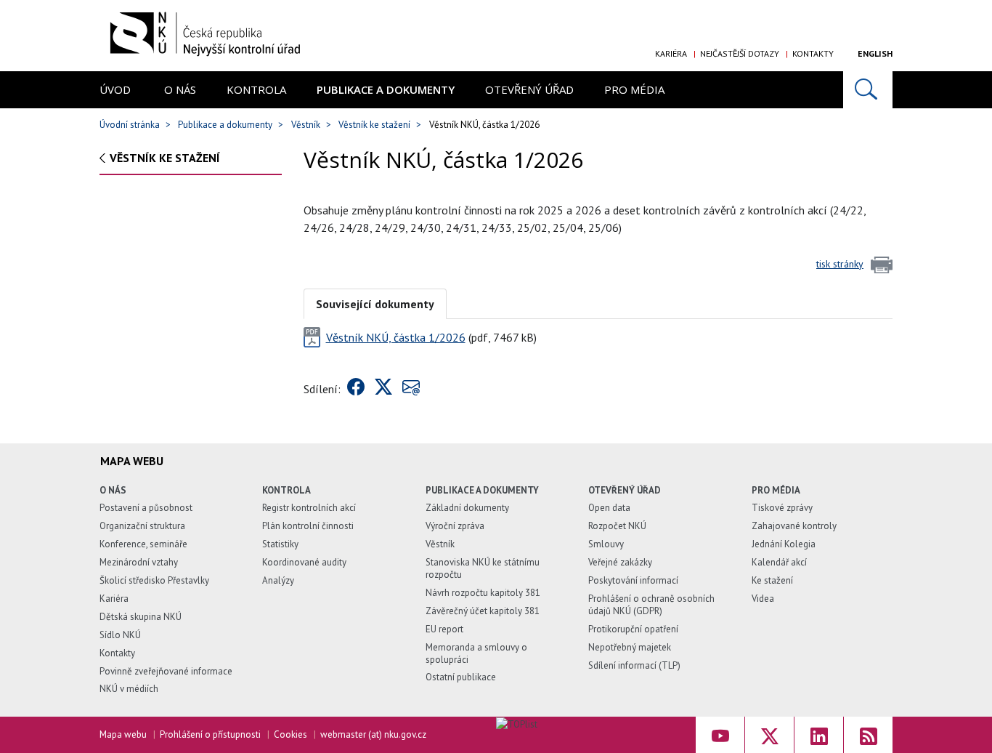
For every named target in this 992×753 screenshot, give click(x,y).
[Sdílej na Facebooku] (356, 389)
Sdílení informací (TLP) (634, 665)
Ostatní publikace (461, 677)
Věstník (305, 124)
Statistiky (280, 544)
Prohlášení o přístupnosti (210, 734)
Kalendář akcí (779, 562)
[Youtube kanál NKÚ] (720, 735)
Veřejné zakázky (620, 562)
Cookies (290, 734)
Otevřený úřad (529, 89)
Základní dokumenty (467, 508)
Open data (609, 508)
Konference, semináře (143, 544)
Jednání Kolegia (784, 544)
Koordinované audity (304, 562)
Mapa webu (123, 734)
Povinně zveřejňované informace (165, 671)
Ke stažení (772, 580)
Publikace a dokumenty (386, 89)
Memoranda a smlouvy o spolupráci (476, 653)
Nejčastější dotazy (739, 53)
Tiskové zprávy (782, 508)
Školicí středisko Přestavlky (154, 580)
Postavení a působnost (145, 508)
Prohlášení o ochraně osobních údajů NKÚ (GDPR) (651, 604)
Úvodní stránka (129, 124)
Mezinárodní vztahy (138, 562)
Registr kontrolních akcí (309, 508)
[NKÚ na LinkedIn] (818, 735)
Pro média (634, 89)
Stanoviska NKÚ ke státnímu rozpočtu (483, 568)
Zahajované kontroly (794, 526)
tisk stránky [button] (839, 263)
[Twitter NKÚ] (769, 735)
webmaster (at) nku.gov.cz (373, 734)
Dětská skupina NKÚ (140, 617)
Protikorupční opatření (633, 629)
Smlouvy (606, 544)
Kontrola (256, 89)
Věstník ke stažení (374, 124)
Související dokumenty (375, 304)
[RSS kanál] (868, 735)
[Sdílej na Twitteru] (383, 389)
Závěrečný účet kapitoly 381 (483, 611)
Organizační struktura (142, 526)
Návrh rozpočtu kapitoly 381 (483, 593)
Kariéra (671, 53)
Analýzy (278, 580)
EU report (444, 629)
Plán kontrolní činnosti (308, 526)
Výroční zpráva (455, 526)
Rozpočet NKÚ (617, 526)
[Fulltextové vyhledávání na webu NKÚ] (868, 89)
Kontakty (813, 53)
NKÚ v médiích (128, 688)
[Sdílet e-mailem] (411, 389)
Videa (763, 598)
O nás (180, 89)
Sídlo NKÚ (120, 635)
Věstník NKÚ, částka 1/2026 (395, 337)
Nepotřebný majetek (629, 647)
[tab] (375, 302)
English (875, 53)
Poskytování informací (633, 580)
